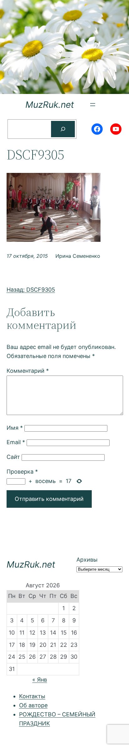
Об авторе (33, 705)
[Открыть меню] (92, 104)
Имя (15, 427)
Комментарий (28, 370)
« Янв (39, 679)
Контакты (32, 696)
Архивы (87, 559)
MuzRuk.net (49, 104)
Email (16, 442)
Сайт (13, 457)
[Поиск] (63, 129)
